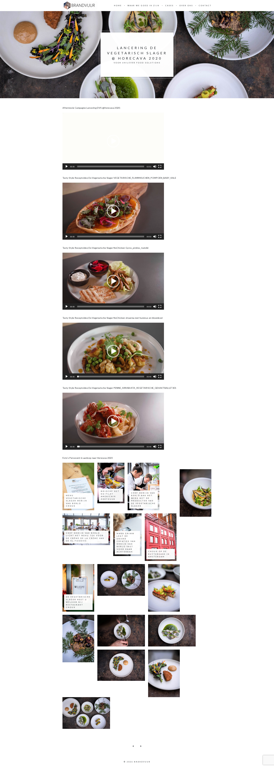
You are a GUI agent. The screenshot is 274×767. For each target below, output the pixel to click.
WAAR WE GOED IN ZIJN (143, 5)
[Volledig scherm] (159, 166)
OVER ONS (186, 5)
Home (118, 5)
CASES (169, 5)
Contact (205, 5)
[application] (113, 141)
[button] (113, 141)
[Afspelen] (66, 166)
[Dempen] (154, 166)
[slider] (110, 166)
